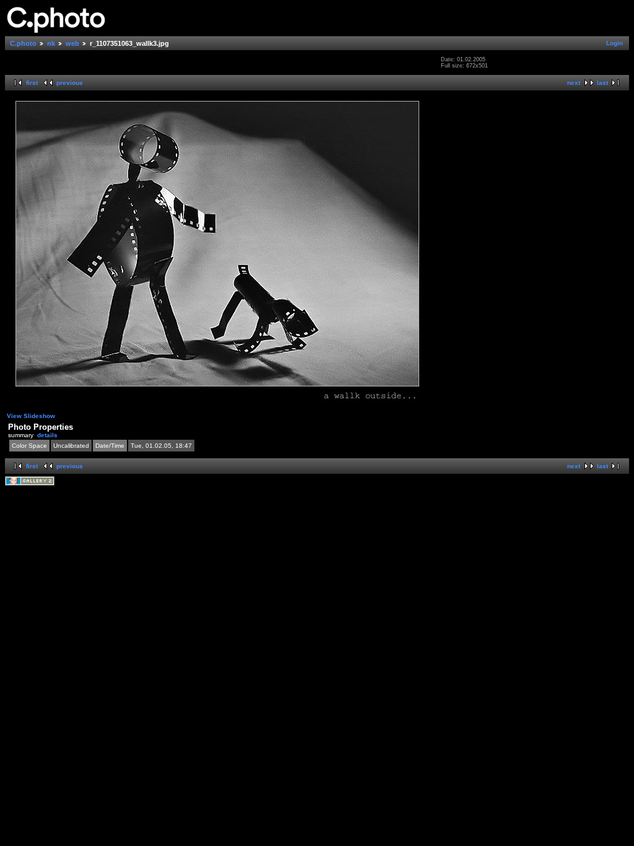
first (32, 82)
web (72, 43)
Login (614, 43)
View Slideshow (31, 415)
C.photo (23, 43)
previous (69, 82)
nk (51, 43)
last (602, 82)
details (47, 435)
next (573, 82)
